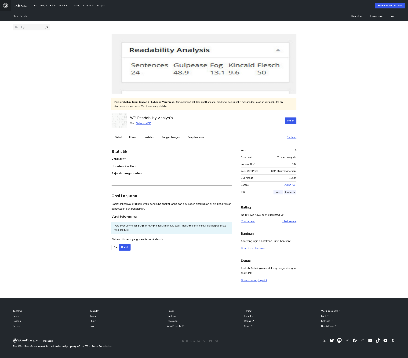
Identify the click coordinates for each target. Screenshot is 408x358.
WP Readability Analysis (151, 118)
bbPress (327, 321)
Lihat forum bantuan (253, 248)
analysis (278, 192)
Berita (16, 316)
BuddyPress (329, 326)
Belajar (170, 311)
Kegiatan (248, 316)
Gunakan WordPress (390, 5)
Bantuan (291, 137)
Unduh (290, 120)
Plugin (93, 321)
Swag (248, 326)
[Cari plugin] (46, 27)
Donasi (249, 321)
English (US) (290, 184)
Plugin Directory (21, 16)
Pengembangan (171, 137)
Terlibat (248, 311)
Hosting (17, 321)
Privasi (16, 326)
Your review (248, 221)
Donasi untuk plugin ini (254, 280)
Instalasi (149, 137)
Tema (93, 316)
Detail (118, 137)
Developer (172, 321)
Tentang (17, 311)
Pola (92, 326)
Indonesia (48, 341)
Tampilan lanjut (196, 137)
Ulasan (133, 137)
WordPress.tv (175, 326)
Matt (325, 316)
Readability (290, 192)
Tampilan (94, 311)
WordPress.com (331, 311)
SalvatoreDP (143, 123)
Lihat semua (289, 221)
